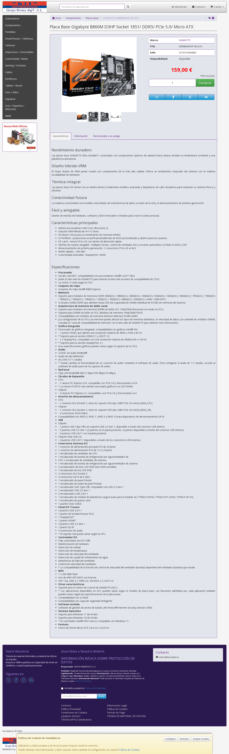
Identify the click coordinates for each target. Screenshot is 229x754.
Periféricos (11, 78)
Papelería (10, 99)
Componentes (13, 25)
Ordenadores (12, 18)
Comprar (205, 83)
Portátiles (10, 32)
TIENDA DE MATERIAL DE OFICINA (126, 716)
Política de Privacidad (83, 681)
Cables (8, 72)
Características (61, 136)
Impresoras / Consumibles (19, 52)
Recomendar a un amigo (106, 136)
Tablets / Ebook (13, 85)
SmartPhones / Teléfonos (19, 38)
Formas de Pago (116, 712)
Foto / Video (12, 92)
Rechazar (184, 738)
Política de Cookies (129, 749)
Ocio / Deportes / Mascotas (14, 107)
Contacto (200, 6)
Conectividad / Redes (16, 58)
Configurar (170, 738)
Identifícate (180, 6)
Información (81, 136)
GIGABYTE (184, 40)
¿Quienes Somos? (70, 716)
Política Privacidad (71, 709)
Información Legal (117, 705)
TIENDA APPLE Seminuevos (76, 719)
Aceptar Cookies (201, 738)
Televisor (10, 45)
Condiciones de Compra (74, 712)
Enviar (101, 696)
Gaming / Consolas (15, 65)
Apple (8, 115)
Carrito (217, 6)
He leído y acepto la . (85, 688)
